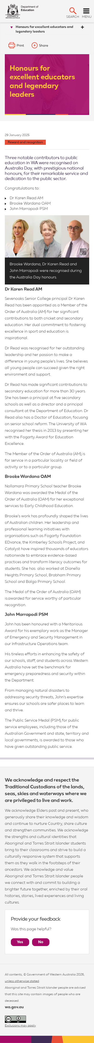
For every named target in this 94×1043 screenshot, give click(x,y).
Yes (20, 942)
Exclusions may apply (20, 1025)
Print (20, 45)
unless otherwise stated (22, 981)
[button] (72, 10)
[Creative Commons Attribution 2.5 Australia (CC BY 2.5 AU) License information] (15, 1019)
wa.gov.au (14, 1007)
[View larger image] (83, 251)
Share (43, 45)
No (40, 942)
